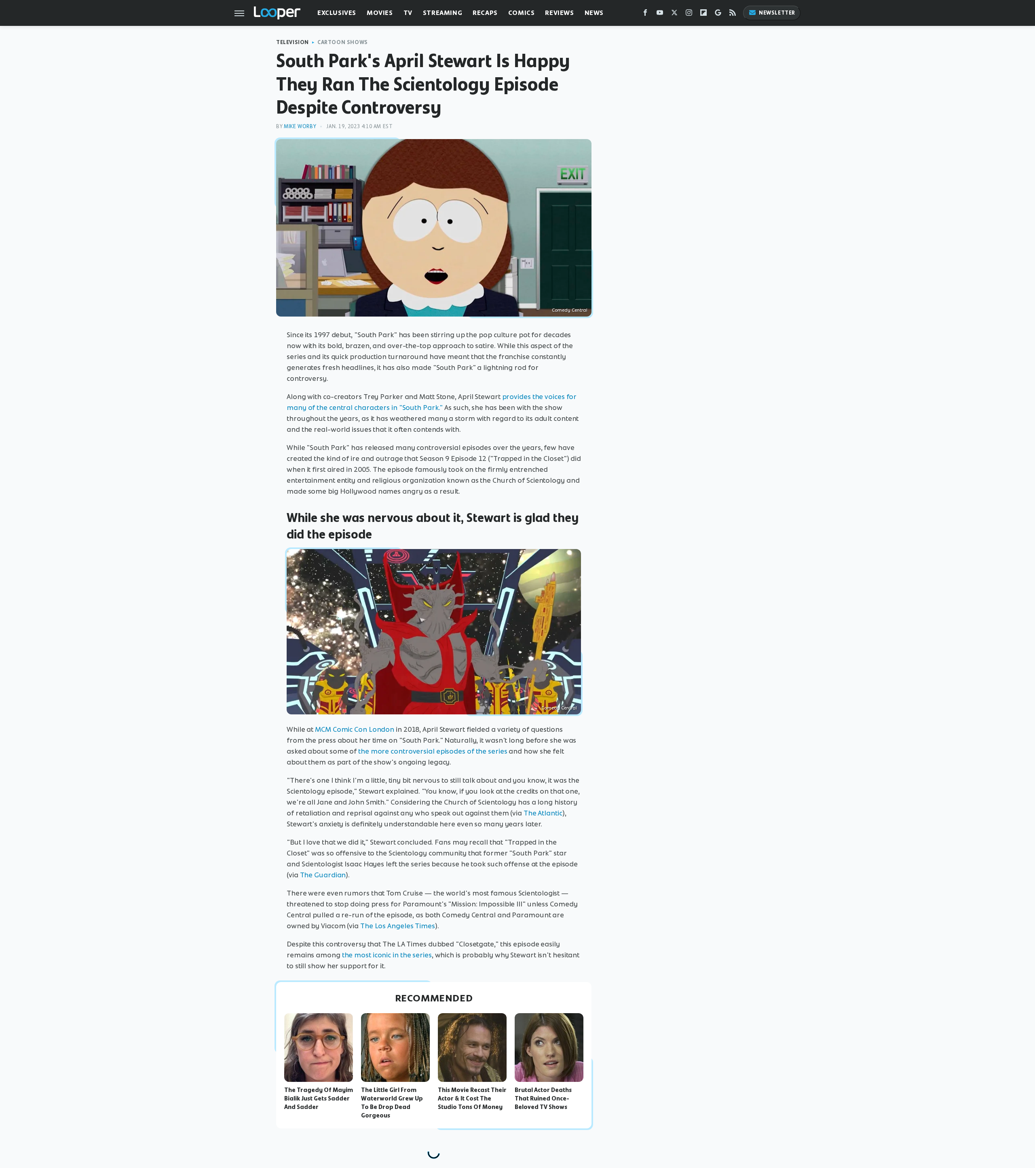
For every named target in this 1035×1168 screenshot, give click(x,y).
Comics (521, 12)
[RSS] (733, 14)
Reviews (559, 12)
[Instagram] (689, 14)
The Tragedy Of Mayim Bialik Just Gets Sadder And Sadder (318, 1098)
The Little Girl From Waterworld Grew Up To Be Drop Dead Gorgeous (392, 1102)
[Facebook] (645, 14)
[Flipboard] (703, 14)
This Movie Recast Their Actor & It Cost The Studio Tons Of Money (472, 1098)
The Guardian (323, 875)
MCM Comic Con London (354, 729)
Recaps (485, 12)
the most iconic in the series (387, 955)
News (594, 12)
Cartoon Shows (342, 42)
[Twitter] (674, 14)
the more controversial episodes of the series (432, 751)
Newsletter (777, 12)
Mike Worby (300, 126)
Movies (380, 12)
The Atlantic (543, 813)
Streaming (442, 12)
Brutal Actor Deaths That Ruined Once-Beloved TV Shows (543, 1098)
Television (292, 42)
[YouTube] (660, 14)
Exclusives (336, 12)
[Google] (718, 14)
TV (407, 12)
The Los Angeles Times (397, 926)
